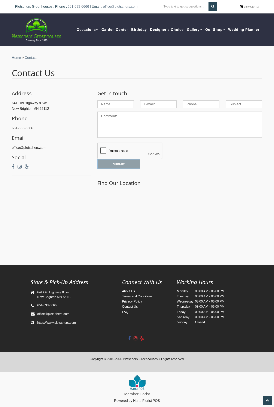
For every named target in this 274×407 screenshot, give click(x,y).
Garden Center (114, 29)
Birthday (139, 29)
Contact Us (130, 306)
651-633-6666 (78, 6)
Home (16, 58)
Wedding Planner (243, 29)
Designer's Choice (167, 29)
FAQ (125, 312)
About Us (128, 291)
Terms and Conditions (137, 296)
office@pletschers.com (120, 6)
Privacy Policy (132, 301)
